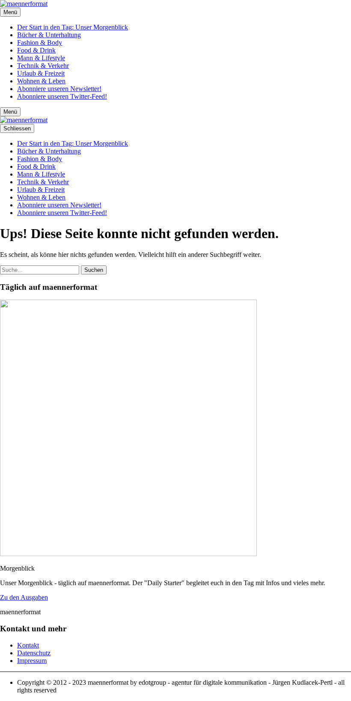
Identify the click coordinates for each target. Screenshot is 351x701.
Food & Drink (36, 50)
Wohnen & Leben (41, 81)
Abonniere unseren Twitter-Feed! (62, 96)
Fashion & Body (39, 42)
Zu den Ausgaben (24, 597)
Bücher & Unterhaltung (49, 34)
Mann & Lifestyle (41, 58)
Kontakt (28, 645)
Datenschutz (34, 653)
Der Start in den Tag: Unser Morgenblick (72, 27)
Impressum (32, 660)
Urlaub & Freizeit (41, 73)
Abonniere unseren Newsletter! (59, 88)
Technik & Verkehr (43, 65)
